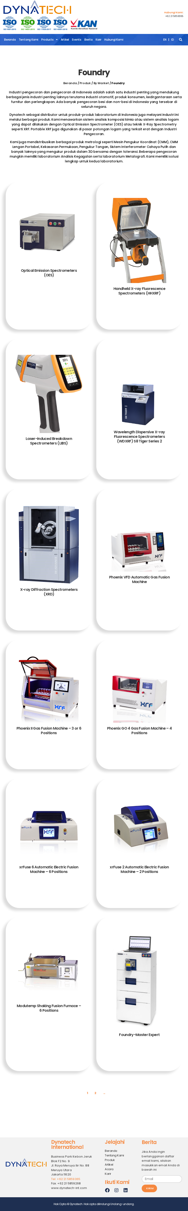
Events (76, 40)
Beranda (10, 40)
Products (47, 40)
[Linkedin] (125, 1190)
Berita (88, 40)
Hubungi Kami (113, 40)
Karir (98, 40)
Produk (85, 83)
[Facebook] (107, 1190)
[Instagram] (116, 1190)
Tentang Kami (29, 40)
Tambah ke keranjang (49, 313)
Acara (109, 1169)
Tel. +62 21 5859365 (65, 1179)
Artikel (65, 40)
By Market (101, 83)
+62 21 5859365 (174, 16)
